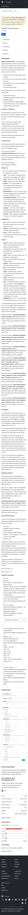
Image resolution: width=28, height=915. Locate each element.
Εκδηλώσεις (18, 873)
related (16, 813)
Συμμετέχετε (18, 871)
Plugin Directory (5, 6)
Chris (5, 30)
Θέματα (17, 862)
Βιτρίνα (16, 859)
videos (20, 813)
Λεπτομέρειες (6, 39)
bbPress (3, 887)
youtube (24, 813)
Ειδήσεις (3, 862)
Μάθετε (3, 871)
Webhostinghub (8, 584)
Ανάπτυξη (5, 50)
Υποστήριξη (6, 53)
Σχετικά (3, 859)
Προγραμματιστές (5, 876)
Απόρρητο (3, 866)
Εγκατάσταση (6, 46)
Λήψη (3, 34)
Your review (4, 841)
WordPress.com (5, 883)
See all (25, 841)
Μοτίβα (16, 866)
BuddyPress (4, 890)
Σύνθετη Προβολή (5, 817)
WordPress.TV (4, 878)
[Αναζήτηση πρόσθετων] (15, 11)
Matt (2, 885)
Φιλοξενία (4, 864)
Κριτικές (5, 43)
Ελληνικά (7, 896)
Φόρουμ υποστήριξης (6, 851)
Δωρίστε (17, 876)
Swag (17, 878)
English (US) (24, 810)
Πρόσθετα (17, 864)
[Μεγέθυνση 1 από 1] (24, 694)
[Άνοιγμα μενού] (26, 2)
